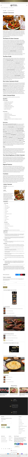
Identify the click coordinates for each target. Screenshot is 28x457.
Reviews (20, 433)
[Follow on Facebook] (1, 448)
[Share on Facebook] (16, 274)
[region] (14, 455)
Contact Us (15, 411)
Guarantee (20, 432)
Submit (5, 287)
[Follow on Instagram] (5, 448)
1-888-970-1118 (15, 400)
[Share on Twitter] (19, 274)
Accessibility (20, 422)
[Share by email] (24, 274)
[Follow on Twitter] (3, 448)
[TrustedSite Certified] (3, 427)
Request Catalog (3, 437)
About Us (20, 419)
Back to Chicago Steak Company (5, 2)
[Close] (27, 455)
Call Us (15, 399)
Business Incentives (4, 441)
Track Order (10, 440)
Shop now (6, 372)
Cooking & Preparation (10, 10)
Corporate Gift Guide (4, 440)
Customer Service (21, 423)
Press (19, 418)
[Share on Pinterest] (21, 274)
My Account (10, 437)
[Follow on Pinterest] (7, 448)
